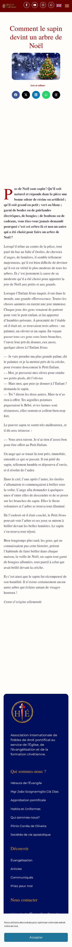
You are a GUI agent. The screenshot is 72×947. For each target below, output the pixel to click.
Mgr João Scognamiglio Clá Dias (34, 791)
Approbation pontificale (28, 800)
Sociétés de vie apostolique (31, 834)
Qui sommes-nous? (25, 817)
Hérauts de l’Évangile (26, 783)
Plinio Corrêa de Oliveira (28, 826)
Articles (16, 869)
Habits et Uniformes (25, 809)
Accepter (36, 937)
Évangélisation (21, 860)
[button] (67, 5)
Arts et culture (37, 85)
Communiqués (22, 877)
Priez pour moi (22, 886)
